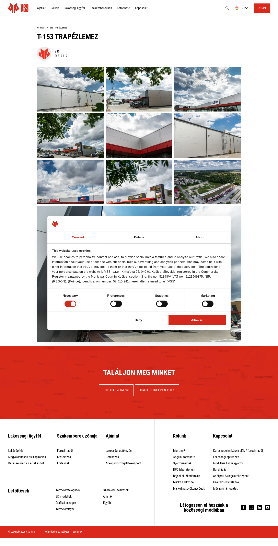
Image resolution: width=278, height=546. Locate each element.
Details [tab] (139, 237)
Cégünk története (184, 457)
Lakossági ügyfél (74, 8)
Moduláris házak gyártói (228, 463)
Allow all (197, 320)
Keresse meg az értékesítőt (26, 463)
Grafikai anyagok (66, 503)
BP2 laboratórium (184, 470)
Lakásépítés (15, 451)
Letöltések (18, 491)
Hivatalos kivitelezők (226, 482)
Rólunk (54, 8)
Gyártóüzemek (182, 463)
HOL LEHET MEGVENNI (116, 390)
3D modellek (64, 496)
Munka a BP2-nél (183, 482)
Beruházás (112, 457)
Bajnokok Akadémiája (186, 476)
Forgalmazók (65, 451)
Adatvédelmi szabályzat (57, 531)
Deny (138, 320)
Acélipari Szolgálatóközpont (123, 463)
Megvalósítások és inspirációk (27, 457)
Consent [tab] (78, 237)
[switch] (116, 304)
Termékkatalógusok (68, 490)
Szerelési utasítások (116, 490)
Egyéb (107, 503)
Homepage (42, 28)
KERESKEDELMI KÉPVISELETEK (157, 390)
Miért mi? (179, 451)
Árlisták (107, 496)
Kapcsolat (141, 8)
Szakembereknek (101, 8)
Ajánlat (41, 8)
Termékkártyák (65, 509)
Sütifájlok (77, 531)
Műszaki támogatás (225, 488)
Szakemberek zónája (77, 436)
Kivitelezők (64, 457)
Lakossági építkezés (119, 451)
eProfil (262, 8)
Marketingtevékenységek (189, 488)
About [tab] (200, 237)
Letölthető (123, 8)
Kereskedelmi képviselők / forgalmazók (238, 451)
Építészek (63, 463)
